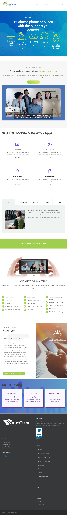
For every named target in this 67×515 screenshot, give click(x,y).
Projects (40, 491)
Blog (38, 487)
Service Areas (41, 465)
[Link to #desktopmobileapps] (11, 49)
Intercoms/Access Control (44, 461)
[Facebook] (3, 456)
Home (38, 442)
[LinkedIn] (6, 456)
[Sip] (33, 33)
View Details (17, 157)
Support (38, 468)
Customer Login (40, 504)
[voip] (55, 32)
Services (38, 445)
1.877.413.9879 (8, 442)
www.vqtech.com (8, 447)
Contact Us (39, 498)
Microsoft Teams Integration (44, 457)
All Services (41, 449)
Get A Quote (39, 501)
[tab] (8, 202)
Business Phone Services (43, 453)
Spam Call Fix (41, 484)
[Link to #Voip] (56, 52)
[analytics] (22, 32)
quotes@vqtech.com (9, 446)
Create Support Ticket (43, 476)
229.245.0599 (7, 444)
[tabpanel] (33, 219)
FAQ (39, 480)
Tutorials (40, 472)
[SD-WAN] (44, 32)
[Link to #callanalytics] (22, 48)
